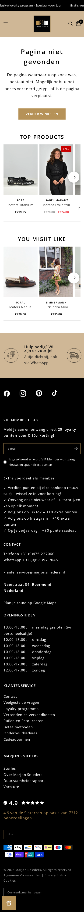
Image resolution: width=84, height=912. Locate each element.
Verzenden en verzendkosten (29, 714)
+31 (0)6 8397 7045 (40, 559)
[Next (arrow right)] (73, 177)
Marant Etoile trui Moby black (56, 205)
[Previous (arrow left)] (10, 177)
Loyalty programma (21, 708)
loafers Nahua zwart (20, 307)
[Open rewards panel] (9, 903)
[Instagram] (27, 393)
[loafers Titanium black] (21, 169)
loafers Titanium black (20, 205)
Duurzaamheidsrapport (24, 780)
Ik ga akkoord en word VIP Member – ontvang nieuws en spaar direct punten (41, 462)
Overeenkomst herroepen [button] (24, 892)
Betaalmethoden (18, 727)
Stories (10, 768)
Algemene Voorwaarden (22, 875)
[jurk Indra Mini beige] (56, 272)
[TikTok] (59, 393)
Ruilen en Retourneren (24, 720)
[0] (77, 24)
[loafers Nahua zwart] (21, 272)
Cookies (10, 880)
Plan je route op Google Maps (30, 602)
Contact (10, 696)
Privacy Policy (55, 875)
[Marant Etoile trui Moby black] (56, 169)
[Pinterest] (43, 393)
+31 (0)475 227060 (37, 553)
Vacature (11, 786)
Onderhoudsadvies (20, 733)
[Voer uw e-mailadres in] (75, 448)
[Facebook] (11, 393)
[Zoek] (70, 24)
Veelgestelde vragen (21, 702)
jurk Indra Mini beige (56, 307)
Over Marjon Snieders (23, 774)
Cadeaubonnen (17, 739)
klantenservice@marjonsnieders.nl (34, 572)
